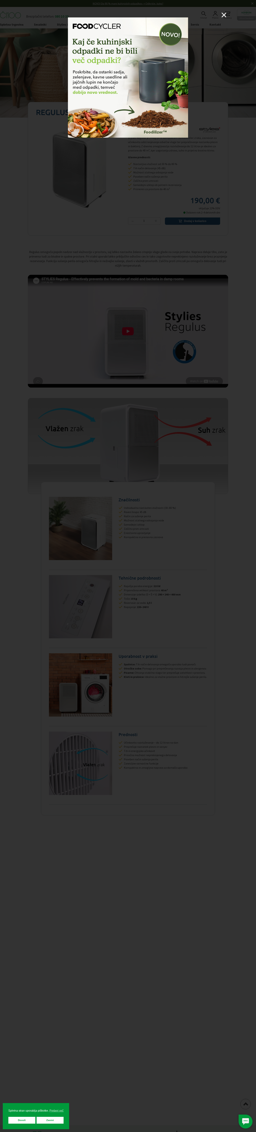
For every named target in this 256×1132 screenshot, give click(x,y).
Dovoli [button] (22, 1120)
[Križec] (224, 15)
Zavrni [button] (50, 1120)
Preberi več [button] (56, 1110)
